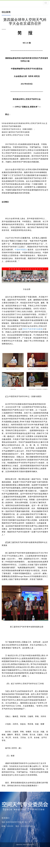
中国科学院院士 (21, 250)
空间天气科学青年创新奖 (32, 329)
